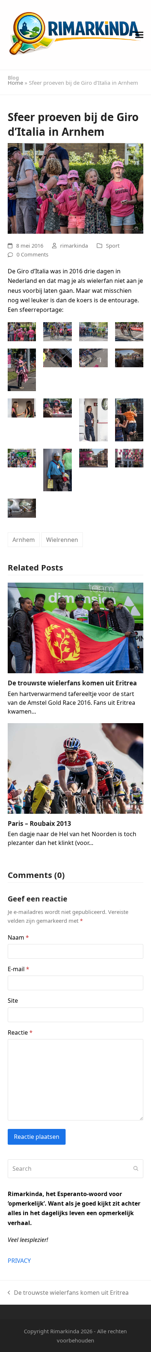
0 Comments (32, 254)
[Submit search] (136, 1168)
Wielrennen (62, 540)
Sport (112, 245)
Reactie (20, 1032)
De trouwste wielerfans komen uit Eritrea (72, 683)
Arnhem (23, 540)
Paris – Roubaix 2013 (39, 823)
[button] (139, 35)
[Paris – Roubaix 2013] (76, 768)
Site (13, 1000)
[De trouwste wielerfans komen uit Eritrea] (76, 627)
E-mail (18, 969)
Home (15, 82)
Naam (18, 937)
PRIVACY (19, 1261)
